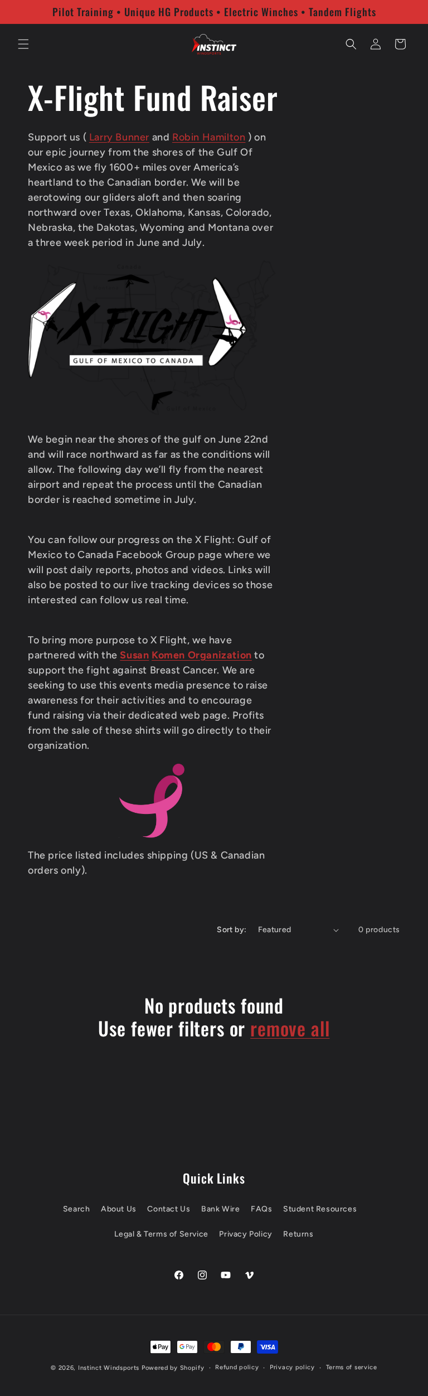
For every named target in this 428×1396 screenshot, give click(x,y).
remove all (289, 1028)
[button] (23, 44)
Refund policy (237, 1367)
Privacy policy (292, 1367)
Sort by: (231, 929)
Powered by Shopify (173, 1367)
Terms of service (351, 1367)
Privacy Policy (245, 1234)
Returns (298, 1234)
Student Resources (320, 1209)
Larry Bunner (119, 137)
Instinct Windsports (108, 1367)
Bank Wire (220, 1209)
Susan (134, 655)
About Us (119, 1209)
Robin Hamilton (208, 137)
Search (76, 1209)
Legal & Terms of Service (161, 1234)
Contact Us (168, 1209)
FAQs (261, 1209)
